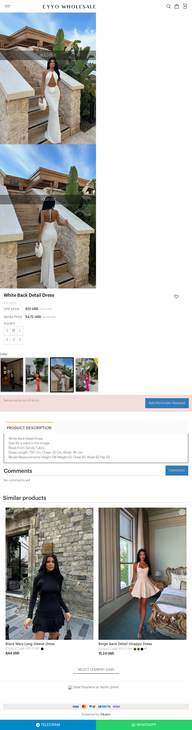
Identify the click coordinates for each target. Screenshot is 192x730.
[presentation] (7, 573)
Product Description (29, 428)
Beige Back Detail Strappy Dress (125, 644)
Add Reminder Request (167, 403)
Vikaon (105, 714)
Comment (177, 470)
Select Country (96, 669)
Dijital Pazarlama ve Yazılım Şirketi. (95, 687)
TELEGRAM (50, 725)
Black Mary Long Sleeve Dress (30, 644)
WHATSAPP (146, 725)
